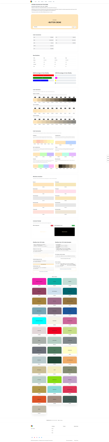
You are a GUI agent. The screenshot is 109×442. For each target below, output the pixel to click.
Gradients (42, 1)
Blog (53, 1)
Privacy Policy (76, 440)
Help (52, 430)
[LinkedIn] (32, 437)
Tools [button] (35, 1)
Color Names (50, 1)
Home (39, 1)
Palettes (46, 1)
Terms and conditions (69, 440)
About (52, 428)
